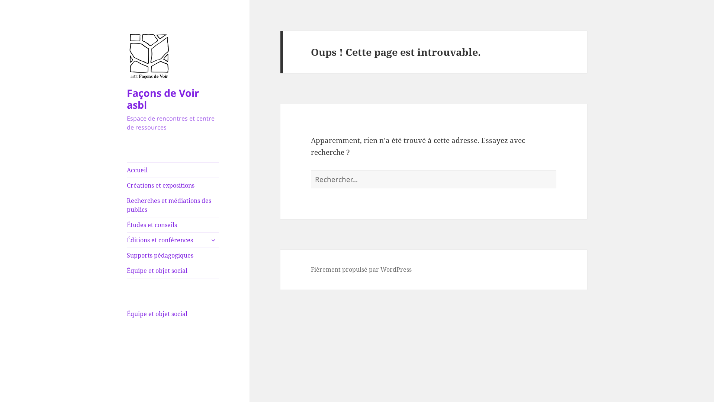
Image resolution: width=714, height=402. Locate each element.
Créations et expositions (160, 185)
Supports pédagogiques (160, 255)
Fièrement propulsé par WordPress (361, 269)
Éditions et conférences (160, 240)
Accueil (137, 170)
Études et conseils (152, 225)
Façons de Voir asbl (163, 99)
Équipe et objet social (157, 271)
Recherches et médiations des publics (169, 205)
